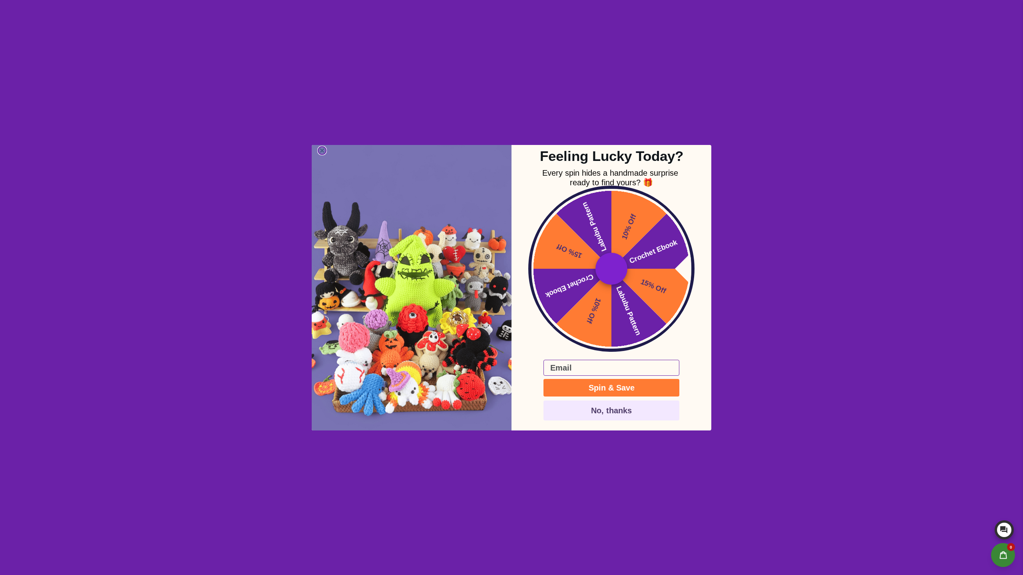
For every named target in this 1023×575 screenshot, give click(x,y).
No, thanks (611, 410)
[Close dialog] (322, 151)
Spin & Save (612, 387)
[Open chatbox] (1004, 529)
